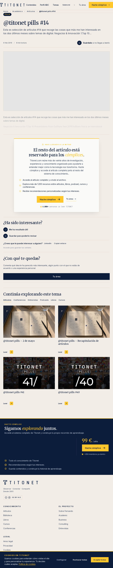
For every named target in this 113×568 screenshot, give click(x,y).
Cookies (7, 550)
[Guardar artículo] (79, 43)
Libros (6, 520)
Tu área (82, 5)
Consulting (63, 524)
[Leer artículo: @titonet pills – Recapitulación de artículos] (84, 322)
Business (63, 520)
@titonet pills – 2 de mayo (19, 340)
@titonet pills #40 (69, 392)
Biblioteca (7, 515)
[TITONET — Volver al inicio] (13, 5)
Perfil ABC (44, 5)
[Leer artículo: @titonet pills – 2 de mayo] (29, 322)
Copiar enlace (60, 243)
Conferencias (9, 528)
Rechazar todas (80, 560)
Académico (17, 11)
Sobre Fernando (66, 511)
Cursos (6, 524)
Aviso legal (8, 541)
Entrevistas (63, 528)
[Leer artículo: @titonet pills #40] (84, 373)
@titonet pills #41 (13, 392)
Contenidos (31, 5)
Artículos (31, 11)
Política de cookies (27, 564)
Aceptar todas (99, 560)
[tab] (7, 300)
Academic (63, 515)
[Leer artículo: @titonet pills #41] (29, 373)
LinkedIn (47, 243)
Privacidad (8, 546)
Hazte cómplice (99, 5)
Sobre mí (66, 5)
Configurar (61, 560)
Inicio (5, 11)
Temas (56, 5)
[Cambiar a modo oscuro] (74, 5)
